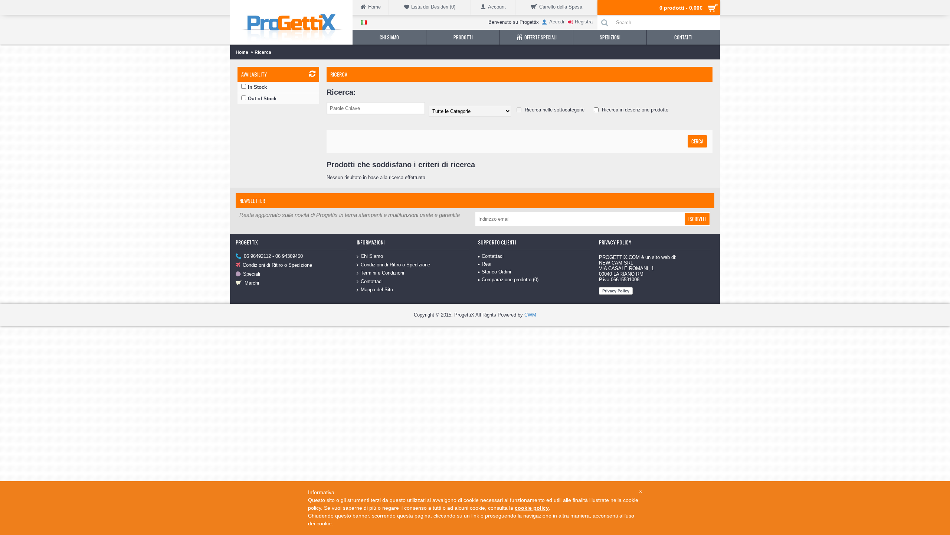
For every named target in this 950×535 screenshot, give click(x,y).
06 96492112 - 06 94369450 (273, 256)
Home (242, 52)
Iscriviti (697, 219)
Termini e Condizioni (382, 273)
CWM (530, 315)
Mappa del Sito (377, 289)
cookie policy (532, 508)
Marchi (252, 283)
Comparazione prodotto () (510, 279)
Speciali (251, 274)
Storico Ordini (496, 272)
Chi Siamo (372, 256)
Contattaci (372, 281)
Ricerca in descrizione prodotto (634, 110)
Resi (486, 264)
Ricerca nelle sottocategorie (553, 110)
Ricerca (263, 52)
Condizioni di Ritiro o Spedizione (277, 265)
